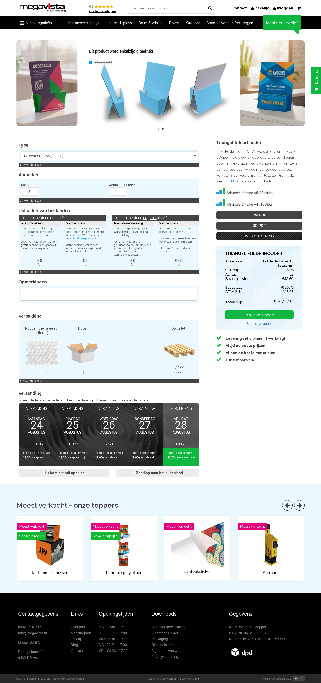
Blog (74, 645)
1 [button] (158, 129)
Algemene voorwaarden (169, 651)
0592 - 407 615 (29, 627)
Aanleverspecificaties (168, 627)
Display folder (162, 645)
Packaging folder (164, 639)
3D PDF (259, 226)
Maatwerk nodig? (282, 23)
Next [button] (308, 83)
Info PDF (259, 215)
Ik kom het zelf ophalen (65, 473)
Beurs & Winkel (150, 23)
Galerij (76, 639)
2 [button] (162, 129)
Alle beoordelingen (102, 11)
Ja (180, 371)
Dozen (174, 23)
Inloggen (285, 8)
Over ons (78, 627)
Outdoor (193, 23)
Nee (181, 367)
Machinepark (81, 633)
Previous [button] (13, 83)
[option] (160, 83)
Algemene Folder (164, 633)
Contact (239, 8)
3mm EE (229, 181)
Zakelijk (262, 8)
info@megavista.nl (85, 238)
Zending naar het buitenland (159, 473)
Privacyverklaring (164, 657)
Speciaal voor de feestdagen (230, 23)
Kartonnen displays (83, 23)
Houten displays (119, 23)
